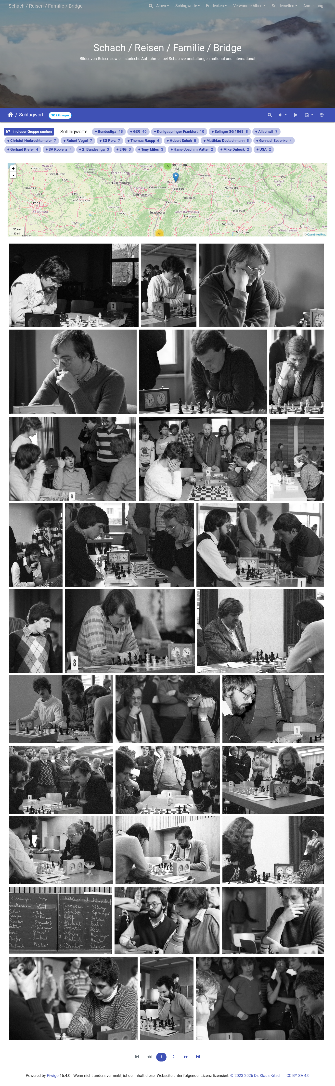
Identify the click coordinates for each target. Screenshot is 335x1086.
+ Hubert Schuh (181, 140)
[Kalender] (308, 115)
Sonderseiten (283, 5)
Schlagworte (186, 5)
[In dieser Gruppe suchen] (270, 115)
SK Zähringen (60, 115)
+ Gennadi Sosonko (274, 140)
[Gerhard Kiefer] (176, 177)
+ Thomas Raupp (143, 140)
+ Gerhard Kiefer (22, 149)
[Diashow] (295, 115)
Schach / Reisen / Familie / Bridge (46, 6)
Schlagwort (31, 115)
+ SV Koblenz (59, 149)
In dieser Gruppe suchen (32, 131)
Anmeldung (313, 5)
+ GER (138, 131)
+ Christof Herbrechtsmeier (31, 140)
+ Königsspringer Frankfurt (179, 131)
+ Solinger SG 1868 (230, 131)
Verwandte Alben (247, 5)
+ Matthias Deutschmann (226, 140)
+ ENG (123, 149)
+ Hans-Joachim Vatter (192, 149)
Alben (161, 5)
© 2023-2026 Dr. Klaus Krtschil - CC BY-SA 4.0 (269, 1075)
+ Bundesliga (109, 131)
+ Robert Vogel (78, 140)
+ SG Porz (110, 140)
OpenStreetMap (316, 234)
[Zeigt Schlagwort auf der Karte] (321, 115)
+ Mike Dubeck (234, 149)
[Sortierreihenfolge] (282, 115)
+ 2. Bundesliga (94, 149)
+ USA (264, 149)
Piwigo (53, 1075)
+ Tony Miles (150, 149)
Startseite (10, 114)
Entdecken (215, 5)
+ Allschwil (266, 131)
